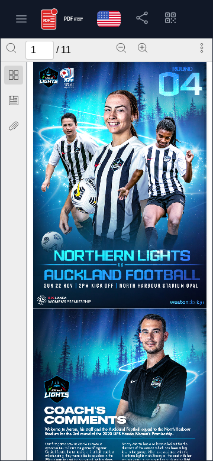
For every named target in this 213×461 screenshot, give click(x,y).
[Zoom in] (142, 47)
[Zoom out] (121, 47)
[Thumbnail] (13, 75)
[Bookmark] (13, 100)
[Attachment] (13, 125)
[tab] (13, 77)
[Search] (11, 47)
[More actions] (201, 47)
